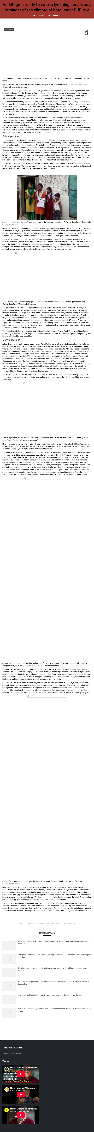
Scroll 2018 (41, 15)
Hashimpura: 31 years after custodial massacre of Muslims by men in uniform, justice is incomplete (53, 983)
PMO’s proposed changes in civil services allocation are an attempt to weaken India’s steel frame (54, 1010)
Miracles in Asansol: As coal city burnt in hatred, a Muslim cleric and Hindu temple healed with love (53, 942)
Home (33, 15)
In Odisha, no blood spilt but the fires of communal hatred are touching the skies (50, 995)
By (40, 923)
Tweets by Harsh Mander (12, 1053)
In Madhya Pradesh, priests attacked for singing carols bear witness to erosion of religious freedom (54, 956)
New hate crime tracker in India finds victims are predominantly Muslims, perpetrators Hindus (52, 969)
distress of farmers (33, 93)
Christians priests (73, 122)
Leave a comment (69, 923)
